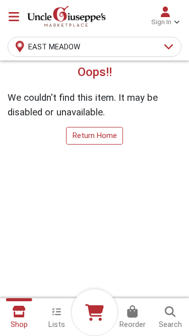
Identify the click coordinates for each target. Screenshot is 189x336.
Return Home (95, 135)
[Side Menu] (14, 16)
